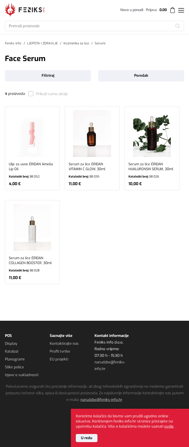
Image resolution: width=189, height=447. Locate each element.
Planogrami (14, 359)
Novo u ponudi (131, 10)
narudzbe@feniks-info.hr (101, 399)
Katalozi (11, 351)
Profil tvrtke (60, 351)
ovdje (168, 426)
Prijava (151, 10)
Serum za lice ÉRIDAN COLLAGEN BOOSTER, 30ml (30, 264)
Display (11, 343)
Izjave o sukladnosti (21, 374)
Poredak (141, 75)
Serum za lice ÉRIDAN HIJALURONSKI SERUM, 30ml (150, 170)
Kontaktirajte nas (64, 343)
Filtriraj (48, 75)
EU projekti (59, 359)
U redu (86, 437)
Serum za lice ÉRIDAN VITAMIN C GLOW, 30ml (87, 170)
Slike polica (14, 367)
